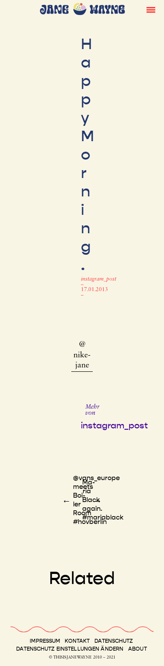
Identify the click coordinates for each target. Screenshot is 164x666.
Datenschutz (113, 641)
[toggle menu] (151, 9)
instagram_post (98, 279)
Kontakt (77, 641)
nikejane (82, 361)
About (137, 649)
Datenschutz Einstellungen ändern (69, 649)
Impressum (45, 641)
